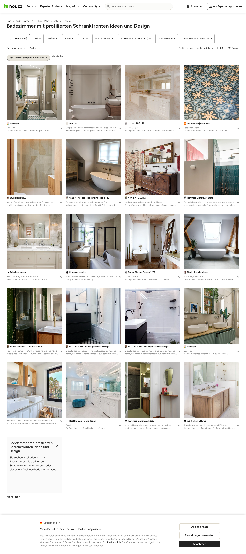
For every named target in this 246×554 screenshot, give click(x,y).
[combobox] (139, 6)
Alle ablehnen (199, 526)
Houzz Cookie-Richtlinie (108, 542)
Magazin (71, 6)
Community (90, 6)
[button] (18, 38)
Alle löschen (57, 56)
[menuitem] (31, 6)
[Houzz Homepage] (13, 6)
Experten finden (50, 6)
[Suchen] (108, 6)
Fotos (30, 6)
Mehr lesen (13, 496)
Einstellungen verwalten (199, 535)
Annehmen (199, 544)
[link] (9, 21)
